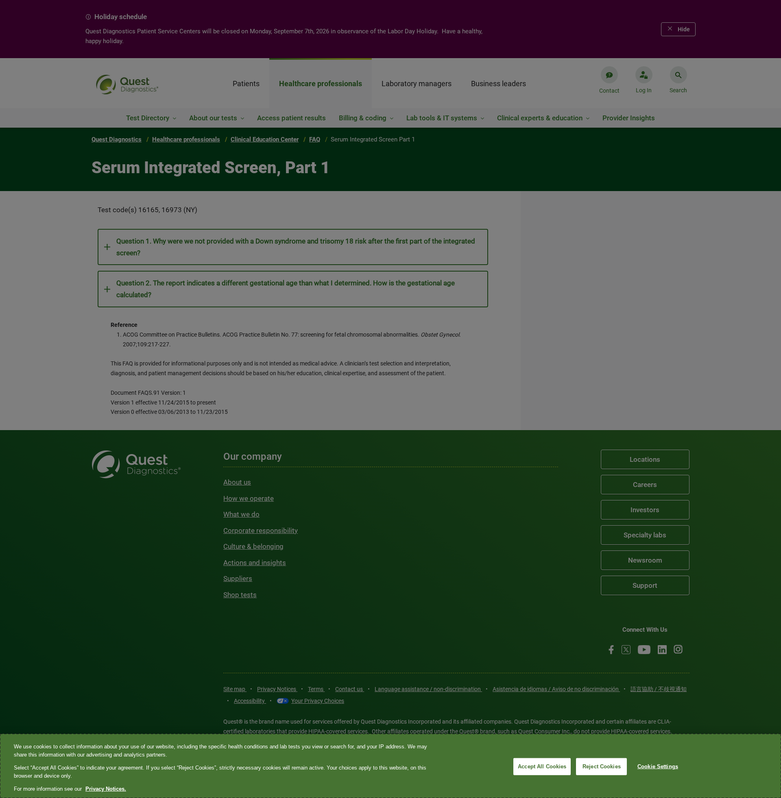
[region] (390, 766)
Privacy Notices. (105, 789)
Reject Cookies (601, 766)
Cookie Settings (657, 766)
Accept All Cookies (542, 766)
